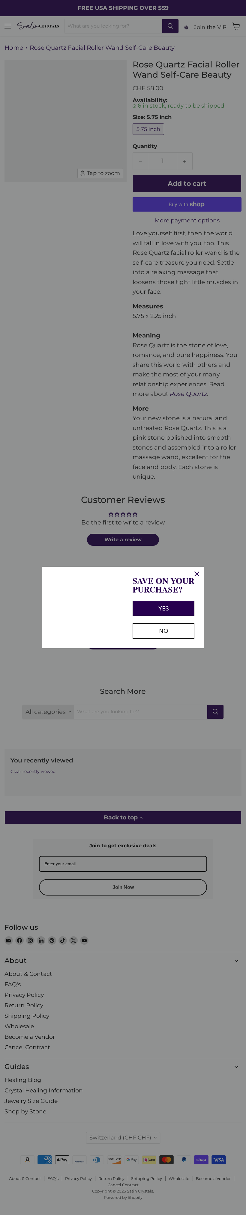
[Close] (197, 574)
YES (163, 608)
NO (163, 631)
